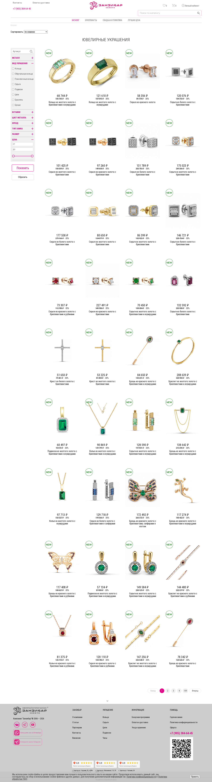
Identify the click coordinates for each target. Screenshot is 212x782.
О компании (77, 717)
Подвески (19, 89)
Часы (105, 738)
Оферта (173, 727)
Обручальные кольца (24, 74)
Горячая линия (176, 717)
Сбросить (22, 177)
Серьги (18, 84)
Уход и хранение (139, 727)
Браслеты (19, 100)
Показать (23, 168)
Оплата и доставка (41, 3)
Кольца (18, 68)
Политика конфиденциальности (183, 722)
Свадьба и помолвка (112, 20)
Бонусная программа (141, 717)
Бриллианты (91, 20)
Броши (17, 105)
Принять (195, 776)
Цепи (17, 94)
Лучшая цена (134, 20)
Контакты (17, 3)
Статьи (75, 722)
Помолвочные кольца (24, 79)
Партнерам (77, 727)
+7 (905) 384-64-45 (22, 9)
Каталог (75, 20)
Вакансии (76, 738)
